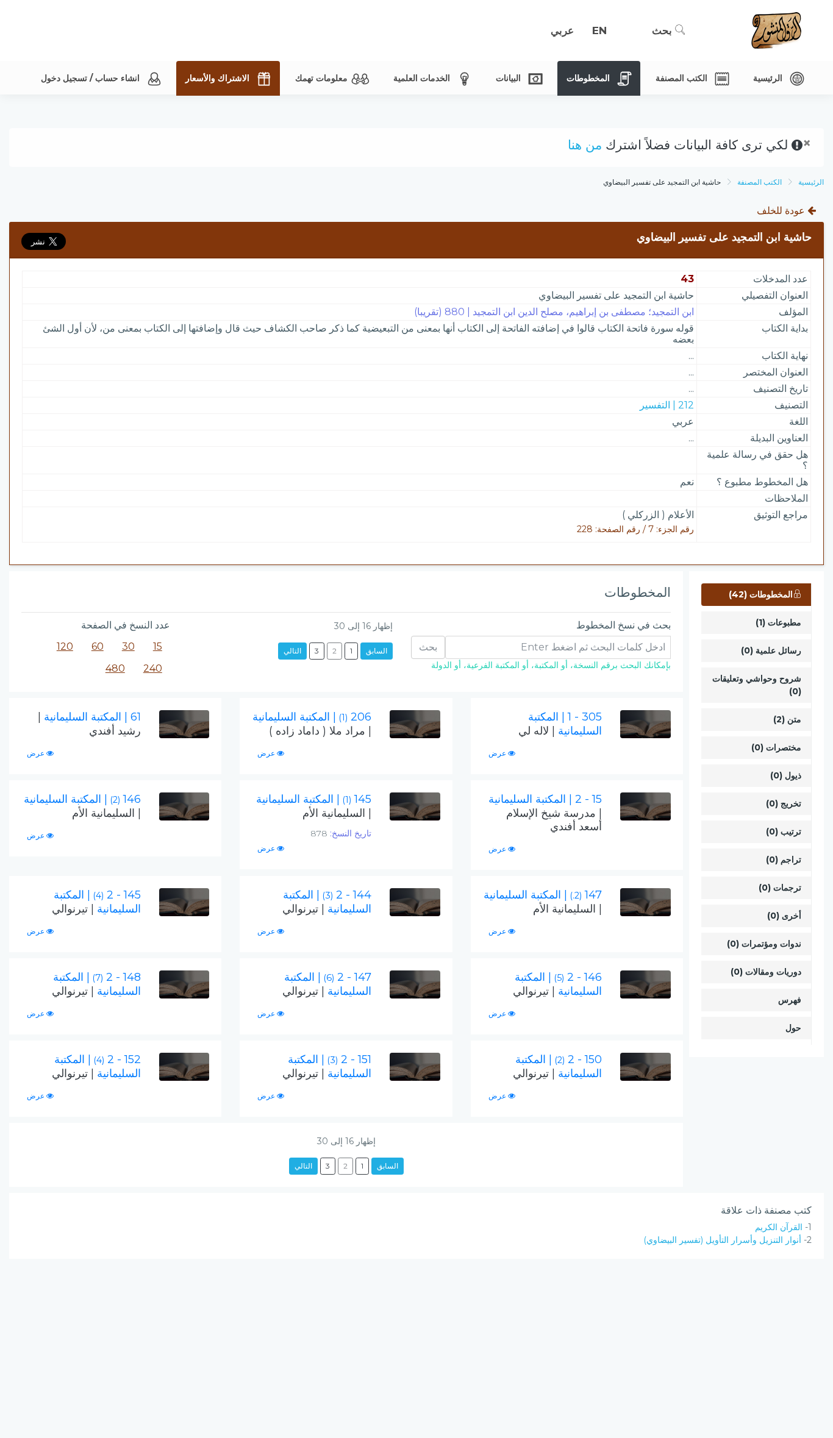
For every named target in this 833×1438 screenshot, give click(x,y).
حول (793, 1027)
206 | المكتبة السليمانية (311, 724)
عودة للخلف (782, 210)
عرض (498, 753)
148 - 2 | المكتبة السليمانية (96, 984)
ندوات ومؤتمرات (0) (764, 943)
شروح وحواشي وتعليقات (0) (756, 685)
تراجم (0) (783, 859)
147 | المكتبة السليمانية (543, 902)
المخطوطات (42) (761, 594)
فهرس (789, 999)
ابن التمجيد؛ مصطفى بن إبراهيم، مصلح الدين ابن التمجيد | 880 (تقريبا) (554, 312)
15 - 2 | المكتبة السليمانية (545, 812)
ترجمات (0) (780, 887)
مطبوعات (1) (778, 622)
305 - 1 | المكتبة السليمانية (560, 724)
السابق (376, 650)
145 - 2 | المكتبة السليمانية (96, 902)
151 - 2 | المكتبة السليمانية (326, 1066)
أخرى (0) (784, 915)
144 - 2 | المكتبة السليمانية (326, 902)
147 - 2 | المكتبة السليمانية (326, 984)
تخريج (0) (783, 803)
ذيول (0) (785, 775)
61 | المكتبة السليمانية (89, 724)
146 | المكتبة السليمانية (82, 806)
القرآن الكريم (779, 1227)
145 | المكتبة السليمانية (313, 806)
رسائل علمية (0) (771, 650)
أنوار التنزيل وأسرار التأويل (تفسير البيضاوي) (722, 1239)
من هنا (585, 144)
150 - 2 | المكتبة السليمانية (557, 1066)
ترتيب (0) (783, 831)
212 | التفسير (667, 405)
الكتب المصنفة (759, 182)
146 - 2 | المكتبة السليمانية (557, 984)
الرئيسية (811, 182)
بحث (663, 30)
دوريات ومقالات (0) (766, 971)
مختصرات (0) (776, 747)
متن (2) (787, 719)
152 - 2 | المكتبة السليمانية (96, 1066)
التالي (292, 650)
